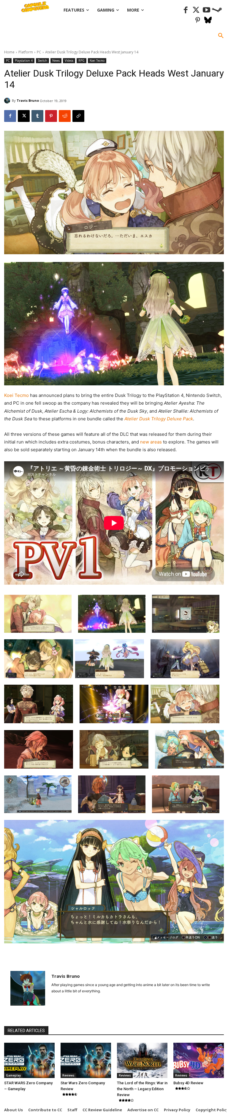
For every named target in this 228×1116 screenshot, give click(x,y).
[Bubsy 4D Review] (198, 1060)
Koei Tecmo (97, 60)
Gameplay (13, 1075)
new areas (151, 442)
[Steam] (217, 10)
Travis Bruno (28, 100)
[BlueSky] (208, 20)
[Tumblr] (37, 116)
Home (9, 52)
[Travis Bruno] (8, 101)
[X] (24, 116)
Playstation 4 (24, 60)
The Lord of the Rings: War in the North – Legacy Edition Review (142, 1089)
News (56, 60)
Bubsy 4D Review (188, 1083)
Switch (42, 60)
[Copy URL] (78, 116)
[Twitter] (196, 10)
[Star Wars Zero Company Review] (86, 1060)
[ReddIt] (65, 116)
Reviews (68, 1075)
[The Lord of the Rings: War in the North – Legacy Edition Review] (142, 1060)
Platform (25, 52)
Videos (69, 60)
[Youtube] (206, 10)
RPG (81, 60)
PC (39, 52)
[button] (221, 36)
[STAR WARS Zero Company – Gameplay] (29, 1060)
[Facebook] (185, 10)
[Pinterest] (197, 20)
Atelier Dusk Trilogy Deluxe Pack (158, 419)
